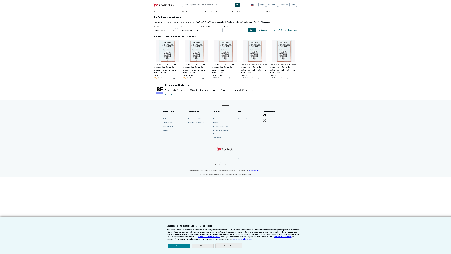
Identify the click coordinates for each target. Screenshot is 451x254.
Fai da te (241, 115)
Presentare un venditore (196, 122)
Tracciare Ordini (168, 126)
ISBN (226, 27)
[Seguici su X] (264, 120)
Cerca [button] (252, 30)
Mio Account (272, 5)
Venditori (266, 12)
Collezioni (185, 12)
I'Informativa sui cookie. (282, 237)
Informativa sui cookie (220, 134)
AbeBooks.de (206, 159)
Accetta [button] (179, 246)
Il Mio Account (168, 122)
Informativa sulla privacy (221, 126)
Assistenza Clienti (244, 119)
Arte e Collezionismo (240, 12)
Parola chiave (205, 27)
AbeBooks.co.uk (192, 159)
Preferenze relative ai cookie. (209, 237)
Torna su (225, 105)
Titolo (179, 27)
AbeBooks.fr (220, 159)
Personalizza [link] (229, 246)
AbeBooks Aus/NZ (234, 159)
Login (262, 5)
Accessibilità (217, 138)
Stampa (215, 119)
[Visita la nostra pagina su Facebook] (264, 115)
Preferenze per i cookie (221, 130)
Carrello (165, 130)
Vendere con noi (291, 12)
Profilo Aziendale (219, 115)
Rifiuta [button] (202, 246)
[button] (174, 30)
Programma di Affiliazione (197, 119)
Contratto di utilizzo (254, 170)
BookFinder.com (225, 164)
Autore (156, 27)
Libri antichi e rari (210, 12)
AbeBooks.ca (249, 159)
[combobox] (208, 5)
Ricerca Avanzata (160, 12)
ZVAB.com (274, 159)
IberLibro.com (262, 159)
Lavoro (215, 122)
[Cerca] (237, 5)
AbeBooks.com (178, 159)
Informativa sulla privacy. (242, 239)
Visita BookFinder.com (174, 95)
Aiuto (293, 5)
